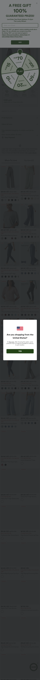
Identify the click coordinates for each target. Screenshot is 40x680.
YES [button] (20, 351)
